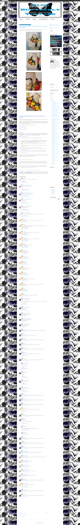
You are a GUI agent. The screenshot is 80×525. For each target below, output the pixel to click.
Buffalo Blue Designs (42, 29)
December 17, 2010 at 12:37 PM (24, 316)
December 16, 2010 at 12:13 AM (25, 210)
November (53, 162)
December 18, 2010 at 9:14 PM (24, 411)
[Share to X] (28, 172)
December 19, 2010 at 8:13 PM (24, 462)
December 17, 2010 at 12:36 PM (24, 310)
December (53, 101)
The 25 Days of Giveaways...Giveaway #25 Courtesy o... (55, 124)
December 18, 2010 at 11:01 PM (24, 416)
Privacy (53, 19)
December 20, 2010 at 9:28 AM (24, 487)
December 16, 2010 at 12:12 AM (25, 203)
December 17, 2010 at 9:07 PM (24, 356)
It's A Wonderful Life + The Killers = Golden (56, 106)
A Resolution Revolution (54, 102)
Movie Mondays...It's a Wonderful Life (55, 145)
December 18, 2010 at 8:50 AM (24, 396)
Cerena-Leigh (24, 363)
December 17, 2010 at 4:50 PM (24, 340)
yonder (52, 194)
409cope (24, 329)
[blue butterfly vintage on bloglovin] (54, 90)
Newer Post (20, 512)
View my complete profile (53, 68)
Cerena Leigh (24, 371)
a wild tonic (52, 189)
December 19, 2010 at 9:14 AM (24, 430)
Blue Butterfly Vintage (34, 151)
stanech (23, 418)
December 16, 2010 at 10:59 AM (25, 253)
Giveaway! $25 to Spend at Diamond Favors (56, 116)
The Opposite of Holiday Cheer (55, 110)
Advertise (27, 19)
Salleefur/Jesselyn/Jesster (26, 298)
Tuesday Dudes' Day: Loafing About (56, 112)
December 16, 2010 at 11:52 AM (25, 275)
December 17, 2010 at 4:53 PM (24, 345)
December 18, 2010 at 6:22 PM (24, 405)
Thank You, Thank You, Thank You (55, 118)
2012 (51, 98)
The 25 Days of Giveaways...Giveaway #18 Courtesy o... (55, 143)
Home (21, 19)
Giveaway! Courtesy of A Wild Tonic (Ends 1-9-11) (56, 104)
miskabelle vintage (53, 191)
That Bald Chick (25, 451)
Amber (23, 224)
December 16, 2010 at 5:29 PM (24, 291)
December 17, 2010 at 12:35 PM (24, 304)
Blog (23, 283)
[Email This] (27, 172)
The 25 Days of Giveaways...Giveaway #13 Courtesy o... (55, 156)
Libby (23, 178)
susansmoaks (24, 483)
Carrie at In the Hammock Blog (26, 185)
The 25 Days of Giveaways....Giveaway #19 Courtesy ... (55, 139)
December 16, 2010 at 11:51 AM (25, 264)
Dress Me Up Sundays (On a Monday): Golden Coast (55, 115)
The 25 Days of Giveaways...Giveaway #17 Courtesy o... (55, 147)
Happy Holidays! (53, 130)
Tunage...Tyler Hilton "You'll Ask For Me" (56, 151)
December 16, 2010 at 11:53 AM (25, 280)
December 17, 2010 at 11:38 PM (24, 360)
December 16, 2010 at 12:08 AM (25, 190)
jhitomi (23, 219)
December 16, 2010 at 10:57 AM (25, 235)
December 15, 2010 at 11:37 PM (24, 182)
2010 (51, 100)
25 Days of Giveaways (23, 173)
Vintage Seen (52, 193)
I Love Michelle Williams (54, 111)
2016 (51, 94)
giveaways (32, 173)
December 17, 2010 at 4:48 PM (24, 331)
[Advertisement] (37, 22)
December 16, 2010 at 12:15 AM (25, 216)
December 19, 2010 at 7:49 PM (24, 448)
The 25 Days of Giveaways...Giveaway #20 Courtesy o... (55, 135)
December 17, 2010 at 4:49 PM (24, 336)
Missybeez (24, 352)
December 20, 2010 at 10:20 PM (24, 496)
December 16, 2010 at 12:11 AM (25, 196)
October (53, 163)
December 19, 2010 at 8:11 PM (24, 453)
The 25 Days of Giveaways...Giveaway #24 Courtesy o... (55, 126)
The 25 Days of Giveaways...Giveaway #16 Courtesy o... (55, 149)
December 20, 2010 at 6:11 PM (24, 491)
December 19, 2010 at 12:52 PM (24, 439)
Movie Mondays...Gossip (54, 113)
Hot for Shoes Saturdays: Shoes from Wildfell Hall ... (56, 119)
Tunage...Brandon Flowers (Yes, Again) (55, 158)
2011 (51, 99)
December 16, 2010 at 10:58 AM (25, 247)
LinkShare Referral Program (22, 516)
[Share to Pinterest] (30, 172)
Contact (34, 19)
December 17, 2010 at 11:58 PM (24, 377)
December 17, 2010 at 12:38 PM (24, 321)
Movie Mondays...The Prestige (55, 105)
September (53, 164)
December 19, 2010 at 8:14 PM (24, 467)
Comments (52, 87)
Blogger (43, 522)
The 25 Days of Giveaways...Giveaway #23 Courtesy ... (55, 129)
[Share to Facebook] (29, 172)
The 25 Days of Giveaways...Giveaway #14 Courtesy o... (55, 160)
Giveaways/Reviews (43, 19)
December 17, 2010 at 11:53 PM (24, 369)
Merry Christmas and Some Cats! (55, 108)
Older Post (47, 512)
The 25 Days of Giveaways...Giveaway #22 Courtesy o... (55, 132)
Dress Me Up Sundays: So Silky (55, 136)
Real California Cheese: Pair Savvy (55, 109)
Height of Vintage (53, 190)
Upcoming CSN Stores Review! (55, 137)
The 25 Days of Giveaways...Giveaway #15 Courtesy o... (55, 153)
